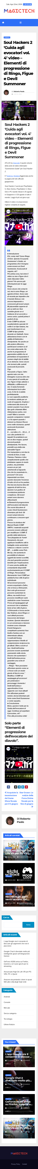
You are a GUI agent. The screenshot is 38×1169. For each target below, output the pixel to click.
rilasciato (16, 163)
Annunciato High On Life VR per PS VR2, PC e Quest (18, 853)
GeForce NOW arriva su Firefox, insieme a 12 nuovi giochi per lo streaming (16, 964)
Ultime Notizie (9, 1024)
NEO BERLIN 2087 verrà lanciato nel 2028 (16, 899)
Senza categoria (10, 1013)
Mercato (7, 1008)
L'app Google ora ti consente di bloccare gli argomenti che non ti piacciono (16, 943)
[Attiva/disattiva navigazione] (20, 23)
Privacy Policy (15, 1164)
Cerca (6, 917)
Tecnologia (8, 1019)
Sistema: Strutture (13, 176)
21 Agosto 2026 (13, 1060)
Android (7, 997)
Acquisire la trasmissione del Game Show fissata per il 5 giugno (11, 798)
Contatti (24, 1164)
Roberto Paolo (19, 91)
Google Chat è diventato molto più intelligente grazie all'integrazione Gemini (17, 954)
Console (7, 37)
